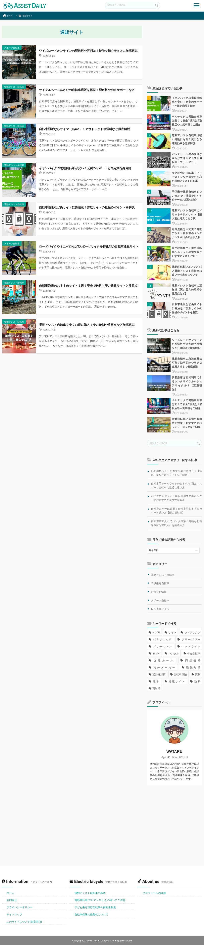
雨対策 (156, 688)
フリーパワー (190, 639)
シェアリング (192, 632)
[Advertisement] (174, 53)
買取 (197, 674)
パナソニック (162, 639)
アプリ (156, 632)
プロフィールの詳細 (154, 893)
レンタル (173, 653)
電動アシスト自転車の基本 (90, 893)
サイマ (172, 632)
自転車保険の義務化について (91, 914)
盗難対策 (192, 667)
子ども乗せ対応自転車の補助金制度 (95, 907)
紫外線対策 (159, 674)
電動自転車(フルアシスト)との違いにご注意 (100, 900)
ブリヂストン (162, 646)
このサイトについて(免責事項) (24, 921)
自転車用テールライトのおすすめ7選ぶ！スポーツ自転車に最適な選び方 (176, 485)
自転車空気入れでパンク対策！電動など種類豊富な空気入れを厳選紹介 (176, 523)
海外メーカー (164, 667)
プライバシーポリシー (19, 907)
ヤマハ (156, 653)
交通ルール (163, 660)
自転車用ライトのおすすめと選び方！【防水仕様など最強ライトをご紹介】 (176, 473)
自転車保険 (180, 674)
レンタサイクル (160, 609)
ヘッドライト (190, 646)
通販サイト (176, 681)
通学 (156, 681)
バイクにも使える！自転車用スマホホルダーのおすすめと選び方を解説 (176, 498)
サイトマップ (14, 914)
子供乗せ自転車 (160, 583)
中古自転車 (193, 653)
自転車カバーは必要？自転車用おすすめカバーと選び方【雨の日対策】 (176, 510)
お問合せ (12, 900)
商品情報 (192, 660)
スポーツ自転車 (12, 47)
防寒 (197, 681)
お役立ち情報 (159, 592)
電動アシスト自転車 (14, 86)
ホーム (10, 893)
